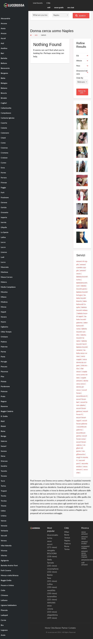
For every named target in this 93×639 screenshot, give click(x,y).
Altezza (79, 61)
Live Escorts (38, 3)
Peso (78, 66)
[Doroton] (82, 109)
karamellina (52, 597)
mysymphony (53, 569)
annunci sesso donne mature (84, 554)
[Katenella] (82, 124)
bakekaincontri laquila (81, 304)
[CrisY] (82, 138)
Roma (66, 546)
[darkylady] (82, 237)
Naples (66, 541)
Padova (66, 544)
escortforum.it (81, 396)
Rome (66, 535)
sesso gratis (59, 7)
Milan (66, 532)
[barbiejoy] (82, 209)
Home (47, 628)
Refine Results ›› (82, 92)
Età (77, 56)
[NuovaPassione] (82, 223)
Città (48, 3)
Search (82, 16)
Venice (66, 538)
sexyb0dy (51, 590)
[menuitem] (37, 3)
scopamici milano (85, 547)
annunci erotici (84, 543)
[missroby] (82, 180)
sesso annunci (84, 533)
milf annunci (84, 564)
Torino (66, 549)
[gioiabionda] (82, 152)
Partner (65, 628)
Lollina (50, 584)
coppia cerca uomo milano (82, 375)
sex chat (70, 7)
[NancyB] (82, 194)
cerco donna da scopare (81, 362)
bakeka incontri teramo (81, 338)
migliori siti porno (81, 448)
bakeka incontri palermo (81, 319)
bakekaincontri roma (82, 326)
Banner (58, 628)
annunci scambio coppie (81, 267)
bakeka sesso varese (81, 353)
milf (48, 7)
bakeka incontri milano (81, 309)
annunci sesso (84, 538)
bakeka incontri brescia (81, 298)
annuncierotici (86, 560)
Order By (79, 78)
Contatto (72, 628)
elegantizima (52, 615)
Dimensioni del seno (82, 72)
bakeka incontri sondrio (81, 332)
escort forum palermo (81, 422)
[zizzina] (82, 166)
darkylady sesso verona (51, 606)
